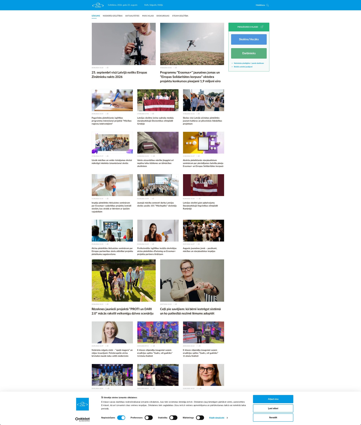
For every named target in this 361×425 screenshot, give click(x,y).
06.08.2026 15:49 (143, 198)
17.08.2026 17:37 (97, 156)
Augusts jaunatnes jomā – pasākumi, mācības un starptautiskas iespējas (200, 249)
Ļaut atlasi (273, 408)
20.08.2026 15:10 (97, 67)
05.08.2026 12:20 (97, 244)
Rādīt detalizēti (216, 418)
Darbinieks (249, 53)
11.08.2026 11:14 (97, 198)
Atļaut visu (273, 399)
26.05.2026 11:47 (97, 346)
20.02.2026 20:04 (97, 388)
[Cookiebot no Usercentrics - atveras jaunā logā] (82, 419)
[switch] (149, 417)
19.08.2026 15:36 (166, 67)
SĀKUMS (96, 16)
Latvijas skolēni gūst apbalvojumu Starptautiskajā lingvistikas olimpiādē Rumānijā (200, 206)
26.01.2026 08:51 (143, 388)
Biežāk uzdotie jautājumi (243, 67)
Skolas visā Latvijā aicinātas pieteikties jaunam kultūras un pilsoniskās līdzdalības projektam (202, 121)
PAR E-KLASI (148, 16)
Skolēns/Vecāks (249, 39)
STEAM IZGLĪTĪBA (180, 16)
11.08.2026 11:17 (188, 156)
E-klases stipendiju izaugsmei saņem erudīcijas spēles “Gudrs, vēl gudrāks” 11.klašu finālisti (200, 353)
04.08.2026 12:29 (143, 244)
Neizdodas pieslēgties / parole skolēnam (249, 63)
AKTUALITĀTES (132, 16)
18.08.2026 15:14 (97, 113)
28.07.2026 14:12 (166, 304)
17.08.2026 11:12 (188, 113)
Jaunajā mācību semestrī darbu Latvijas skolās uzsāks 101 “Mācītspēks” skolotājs (157, 204)
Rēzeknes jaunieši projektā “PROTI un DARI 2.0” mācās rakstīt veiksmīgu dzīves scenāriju (122, 311)
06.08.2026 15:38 (188, 198)
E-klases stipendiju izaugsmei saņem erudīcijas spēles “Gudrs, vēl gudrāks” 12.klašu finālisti (154, 353)
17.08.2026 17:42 (143, 113)
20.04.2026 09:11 (143, 346)
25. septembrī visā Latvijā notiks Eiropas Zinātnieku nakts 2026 (119, 74)
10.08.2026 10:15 (97, 304)
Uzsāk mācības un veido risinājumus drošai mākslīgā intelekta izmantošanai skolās (112, 161)
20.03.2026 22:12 (188, 346)
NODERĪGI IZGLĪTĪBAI (112, 16)
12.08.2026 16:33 (143, 156)
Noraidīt (273, 417)
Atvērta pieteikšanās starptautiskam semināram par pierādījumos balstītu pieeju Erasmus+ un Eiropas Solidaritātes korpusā (203, 163)
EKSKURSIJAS (163, 16)
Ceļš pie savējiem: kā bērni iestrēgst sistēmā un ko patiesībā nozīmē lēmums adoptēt (190, 311)
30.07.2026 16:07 (188, 244)
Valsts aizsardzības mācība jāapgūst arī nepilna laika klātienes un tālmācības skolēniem (155, 163)
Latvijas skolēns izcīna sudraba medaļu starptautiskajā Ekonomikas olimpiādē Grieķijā (155, 121)
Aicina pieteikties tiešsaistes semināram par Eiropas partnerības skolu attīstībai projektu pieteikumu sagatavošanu (112, 251)
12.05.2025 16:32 (188, 388)
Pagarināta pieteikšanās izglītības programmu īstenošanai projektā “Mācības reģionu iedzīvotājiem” (112, 121)
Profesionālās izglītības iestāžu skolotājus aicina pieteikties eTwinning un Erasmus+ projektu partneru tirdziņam (157, 251)
